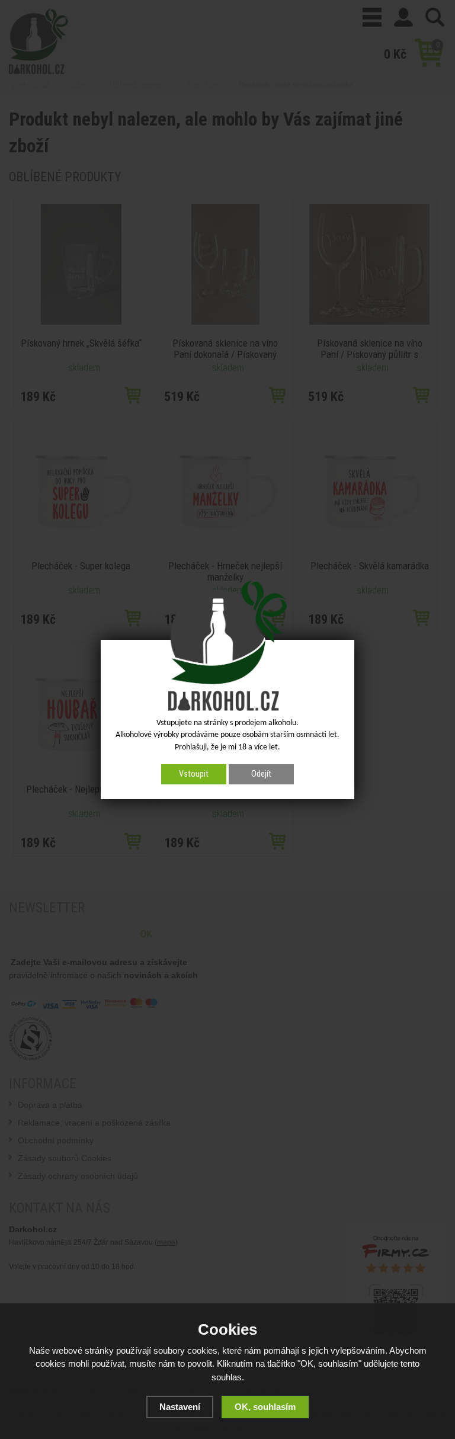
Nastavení (179, 1407)
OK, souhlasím (265, 1407)
